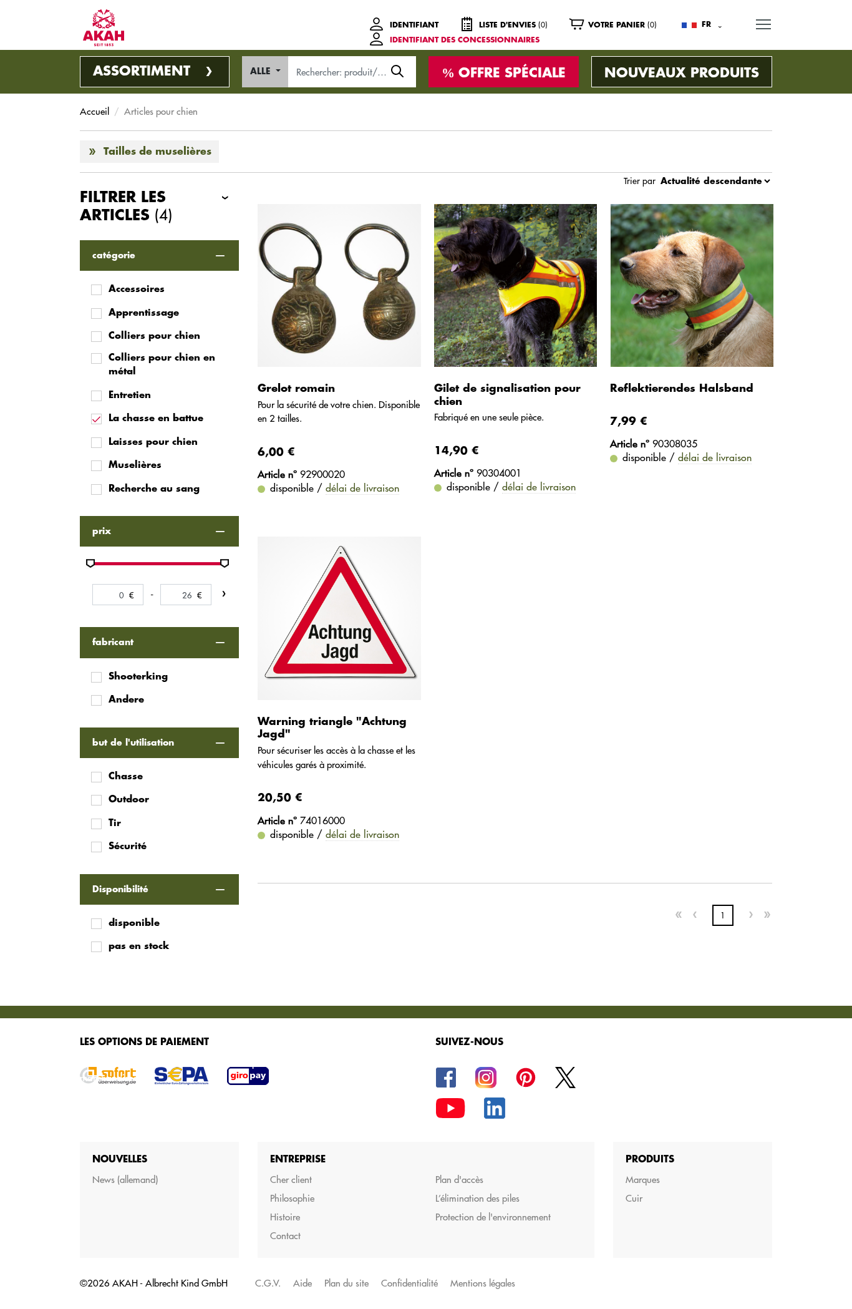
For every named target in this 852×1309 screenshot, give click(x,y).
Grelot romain (296, 388)
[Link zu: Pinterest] (525, 1077)
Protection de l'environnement (493, 1217)
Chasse (126, 776)
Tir (115, 823)
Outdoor (129, 799)
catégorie (113, 255)
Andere (126, 699)
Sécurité (128, 846)
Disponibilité (120, 889)
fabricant (112, 642)
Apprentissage (144, 313)
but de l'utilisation (133, 742)
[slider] (90, 563)
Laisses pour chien (153, 442)
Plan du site (346, 1283)
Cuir (634, 1198)
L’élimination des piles (477, 1198)
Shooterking (138, 676)
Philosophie (292, 1198)
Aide (302, 1283)
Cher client (291, 1179)
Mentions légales (482, 1283)
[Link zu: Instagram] (485, 1077)
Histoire (285, 1217)
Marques (643, 1179)
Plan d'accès (459, 1179)
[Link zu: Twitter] (565, 1077)
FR (706, 24)
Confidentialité (409, 1283)
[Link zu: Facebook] (446, 1077)
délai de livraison (362, 488)
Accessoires (137, 289)
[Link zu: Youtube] (450, 1107)
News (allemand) (125, 1179)
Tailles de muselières (157, 152)
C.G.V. (268, 1283)
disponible (134, 923)
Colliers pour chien (154, 336)
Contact (285, 1236)
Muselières (135, 465)
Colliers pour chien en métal (162, 365)
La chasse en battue (156, 418)
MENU (763, 23)
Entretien (130, 395)
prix (101, 531)
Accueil (94, 111)
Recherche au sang (154, 489)
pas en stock (139, 946)
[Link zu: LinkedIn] (494, 1107)
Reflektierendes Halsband (681, 388)
